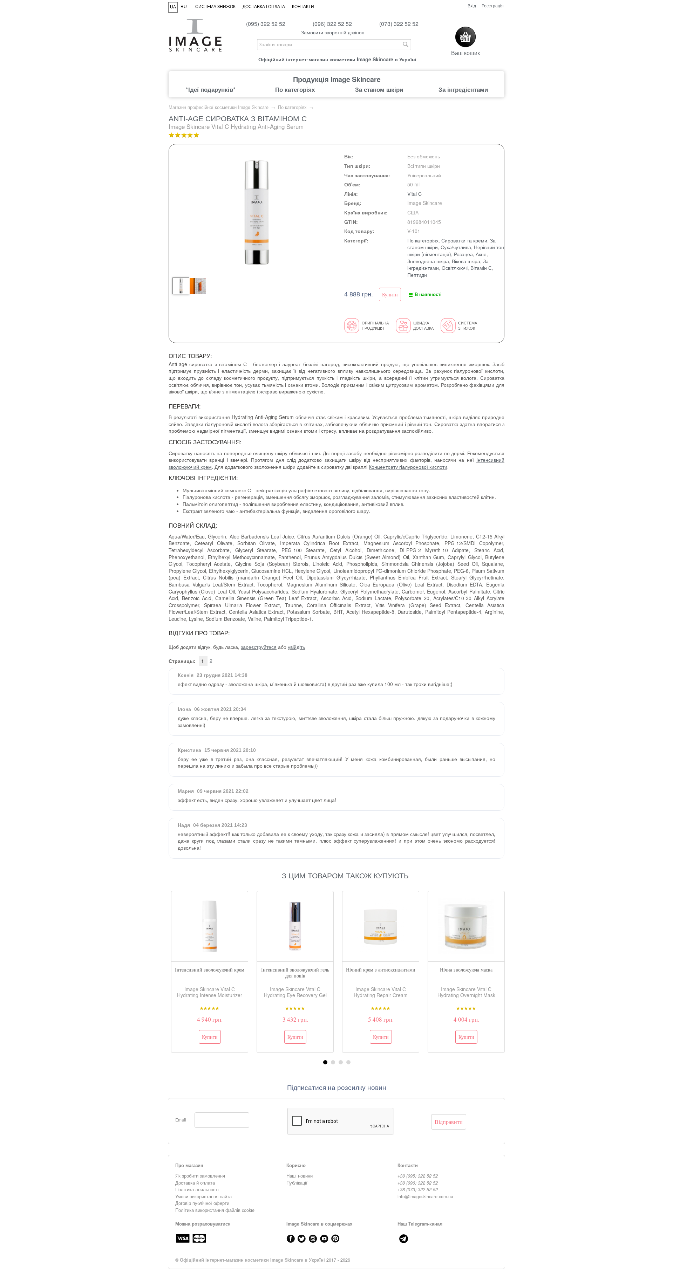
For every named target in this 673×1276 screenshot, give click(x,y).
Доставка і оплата (264, 6)
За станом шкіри (379, 89)
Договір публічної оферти (202, 1203)
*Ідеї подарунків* (211, 89)
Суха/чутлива (456, 247)
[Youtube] (324, 1238)
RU (184, 6)
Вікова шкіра (466, 261)
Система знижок (215, 6)
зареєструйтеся (259, 646)
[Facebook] (290, 1238)
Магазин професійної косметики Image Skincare (218, 107)
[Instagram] (313, 1238)
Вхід (472, 5)
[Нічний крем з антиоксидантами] (380, 926)
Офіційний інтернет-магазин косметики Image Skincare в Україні (252, 1260)
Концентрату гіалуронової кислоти (408, 466)
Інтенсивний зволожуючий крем (209, 969)
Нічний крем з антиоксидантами (380, 969)
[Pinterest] (335, 1238)
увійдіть (296, 646)
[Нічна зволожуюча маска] (466, 926)
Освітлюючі (455, 267)
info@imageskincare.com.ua (425, 1196)
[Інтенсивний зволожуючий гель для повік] (295, 926)
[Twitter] (302, 1238)
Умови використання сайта (203, 1196)
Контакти (303, 6)
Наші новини (299, 1176)
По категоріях (295, 89)
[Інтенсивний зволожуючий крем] (209, 926)
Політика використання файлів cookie (214, 1210)
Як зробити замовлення (200, 1176)
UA (173, 7)
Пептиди (417, 274)
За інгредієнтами (463, 89)
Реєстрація (493, 5)
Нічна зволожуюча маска (466, 969)
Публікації (296, 1183)
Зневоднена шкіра (428, 261)
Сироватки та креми (464, 240)
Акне (481, 254)
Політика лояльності (197, 1189)
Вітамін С (481, 267)
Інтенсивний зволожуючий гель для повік (295, 972)
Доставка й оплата (195, 1183)
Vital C (414, 193)
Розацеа (463, 254)
